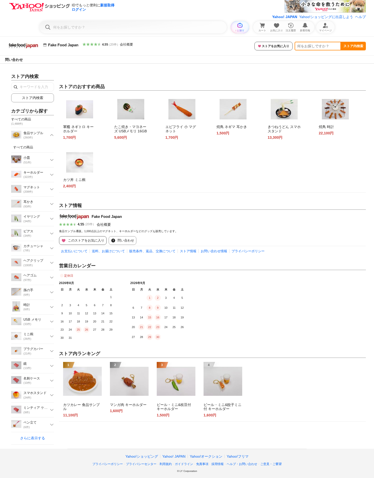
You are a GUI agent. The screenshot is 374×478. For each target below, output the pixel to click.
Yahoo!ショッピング (141, 456)
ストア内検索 (353, 46)
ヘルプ (360, 17)
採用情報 (217, 464)
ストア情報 (188, 251)
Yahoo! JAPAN (284, 17)
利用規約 (166, 464)
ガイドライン (184, 464)
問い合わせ (14, 60)
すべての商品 (23, 147)
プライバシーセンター (141, 464)
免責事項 (202, 464)
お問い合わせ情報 (214, 251)
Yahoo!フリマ (238, 456)
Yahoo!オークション (206, 456)
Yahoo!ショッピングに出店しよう (326, 17)
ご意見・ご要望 (271, 464)
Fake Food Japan (107, 216)
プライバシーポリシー (248, 251)
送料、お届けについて (108, 251)
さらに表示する (32, 438)
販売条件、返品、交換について (152, 251)
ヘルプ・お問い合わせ (242, 464)
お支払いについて (74, 251)
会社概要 (126, 44)
